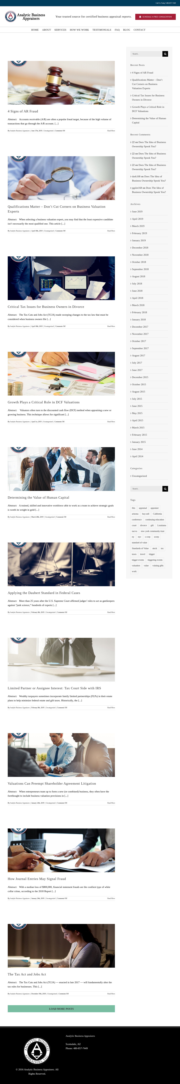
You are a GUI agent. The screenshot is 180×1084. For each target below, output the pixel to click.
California (157, 514)
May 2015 (137, 413)
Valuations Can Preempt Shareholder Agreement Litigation (52, 783)
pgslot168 (137, 187)
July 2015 (137, 398)
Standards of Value (140, 548)
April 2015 (137, 420)
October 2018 (139, 262)
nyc (139, 537)
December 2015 (140, 377)
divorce (143, 525)
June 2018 (137, 290)
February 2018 (139, 312)
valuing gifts (157, 565)
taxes (134, 554)
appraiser (155, 508)
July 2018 (137, 283)
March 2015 (138, 427)
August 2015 (138, 391)
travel (142, 554)
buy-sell (145, 514)
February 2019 (139, 233)
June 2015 (137, 406)
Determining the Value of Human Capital (38, 497)
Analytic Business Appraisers (20, 131)
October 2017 (139, 341)
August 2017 (138, 355)
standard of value (139, 542)
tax (162, 548)
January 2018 (139, 319)
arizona (135, 514)
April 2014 (137, 456)
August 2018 (138, 276)
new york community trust (152, 531)
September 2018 (140, 269)
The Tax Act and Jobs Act (27, 974)
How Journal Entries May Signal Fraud (37, 879)
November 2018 (140, 254)
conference (137, 519)
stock (154, 548)
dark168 (136, 176)
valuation (136, 565)
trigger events (138, 560)
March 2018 (138, 305)
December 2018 (140, 247)
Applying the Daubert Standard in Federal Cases (44, 593)
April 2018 (137, 298)
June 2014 (137, 449)
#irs (133, 508)
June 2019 (137, 211)
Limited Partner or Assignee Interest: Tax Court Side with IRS (54, 688)
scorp (156, 537)
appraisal (143, 508)
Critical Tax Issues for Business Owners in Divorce (46, 307)
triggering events (155, 560)
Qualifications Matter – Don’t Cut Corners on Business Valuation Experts (147, 84)
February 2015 (139, 434)
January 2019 (139, 240)
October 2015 (139, 384)
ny (133, 537)
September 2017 (140, 348)
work (134, 571)
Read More (111, 131)
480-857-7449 (80, 1048)
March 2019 (138, 226)
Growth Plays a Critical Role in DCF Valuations (44, 402)
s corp (147, 537)
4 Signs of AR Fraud (23, 111)
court (134, 525)
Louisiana (161, 525)
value (146, 565)
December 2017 (140, 326)
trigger (152, 554)
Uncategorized (48, 131)
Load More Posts (61, 1008)
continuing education (154, 519)
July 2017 (137, 362)
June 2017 (137, 370)
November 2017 (140, 334)
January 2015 (139, 442)
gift (152, 525)
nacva (134, 531)
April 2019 (137, 218)
